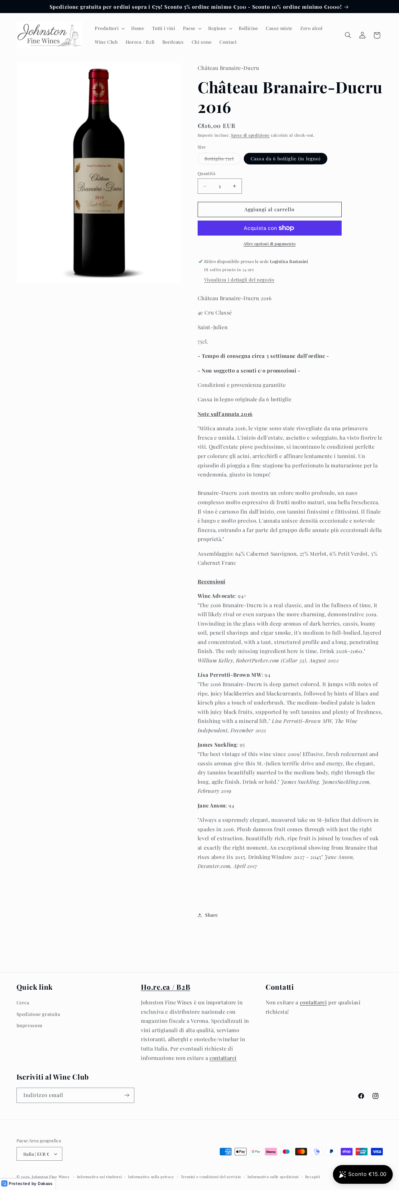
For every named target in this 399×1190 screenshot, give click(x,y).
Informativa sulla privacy (151, 1176)
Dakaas (45, 1183)
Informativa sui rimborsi (99, 1176)
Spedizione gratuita (38, 1014)
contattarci (223, 1057)
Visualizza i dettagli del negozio (239, 279)
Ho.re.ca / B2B (165, 987)
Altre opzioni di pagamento (269, 243)
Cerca (23, 1002)
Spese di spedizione (250, 135)
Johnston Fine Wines (50, 1176)
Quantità (206, 173)
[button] (109, 28)
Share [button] (211, 915)
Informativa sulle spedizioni (273, 1176)
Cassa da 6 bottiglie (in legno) (285, 158)
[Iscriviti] (126, 1095)
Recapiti (312, 1176)
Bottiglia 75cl (222, 159)
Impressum (29, 1025)
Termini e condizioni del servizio (211, 1176)
